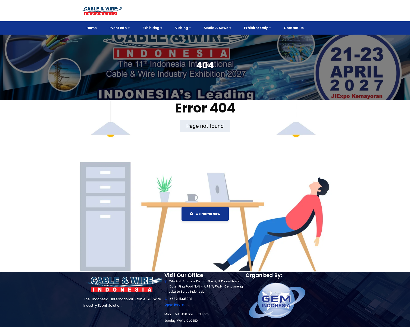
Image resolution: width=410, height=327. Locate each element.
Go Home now (207, 213)
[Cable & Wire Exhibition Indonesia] (101, 10)
